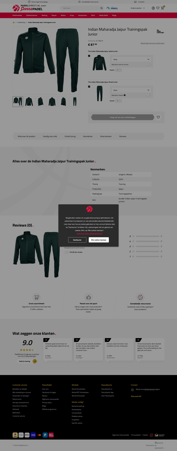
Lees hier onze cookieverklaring (89, 233)
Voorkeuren (77, 240)
